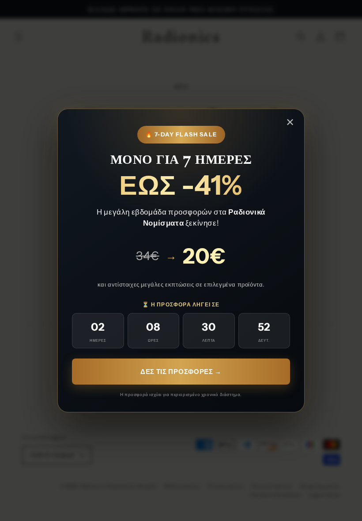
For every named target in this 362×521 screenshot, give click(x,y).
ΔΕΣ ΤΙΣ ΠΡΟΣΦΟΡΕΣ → (181, 371)
